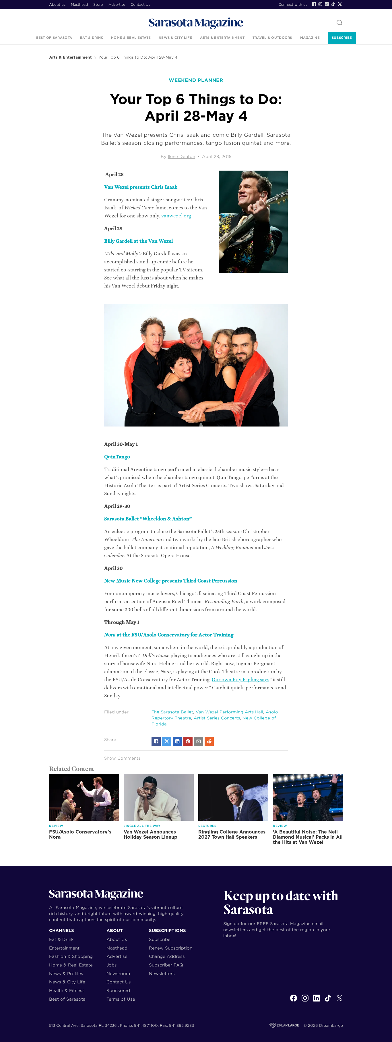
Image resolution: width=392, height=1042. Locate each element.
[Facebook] (314, 4)
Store (98, 4)
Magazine (310, 38)
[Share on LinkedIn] (177, 741)
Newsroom (118, 973)
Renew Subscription (170, 947)
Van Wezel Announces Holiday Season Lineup (150, 834)
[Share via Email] (198, 741)
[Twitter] (340, 4)
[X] (339, 1001)
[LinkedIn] (327, 4)
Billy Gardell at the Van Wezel (138, 241)
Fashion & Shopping (71, 956)
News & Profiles (66, 973)
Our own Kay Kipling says (240, 679)
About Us (116, 939)
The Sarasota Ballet (172, 712)
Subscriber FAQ (166, 964)
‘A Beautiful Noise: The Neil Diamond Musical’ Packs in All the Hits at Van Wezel (308, 837)
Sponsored (118, 990)
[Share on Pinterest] (188, 741)
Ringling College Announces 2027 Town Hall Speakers (231, 834)
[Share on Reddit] (209, 741)
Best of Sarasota (54, 38)
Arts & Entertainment (222, 38)
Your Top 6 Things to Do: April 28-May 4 (137, 57)
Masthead (79, 4)
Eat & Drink (91, 38)
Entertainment (64, 947)
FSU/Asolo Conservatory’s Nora (80, 834)
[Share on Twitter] (166, 741)
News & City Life (175, 38)
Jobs (111, 964)
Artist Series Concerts (217, 718)
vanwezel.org (176, 216)
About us (57, 4)
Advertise (116, 4)
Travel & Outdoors (272, 38)
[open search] (339, 23)
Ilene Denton (181, 156)
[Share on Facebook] (156, 741)
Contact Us (140, 4)
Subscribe (342, 38)
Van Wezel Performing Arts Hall (229, 712)
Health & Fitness (67, 990)
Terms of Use (120, 999)
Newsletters (162, 973)
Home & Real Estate (131, 38)
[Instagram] (320, 4)
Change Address (167, 956)
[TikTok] (333, 4)
